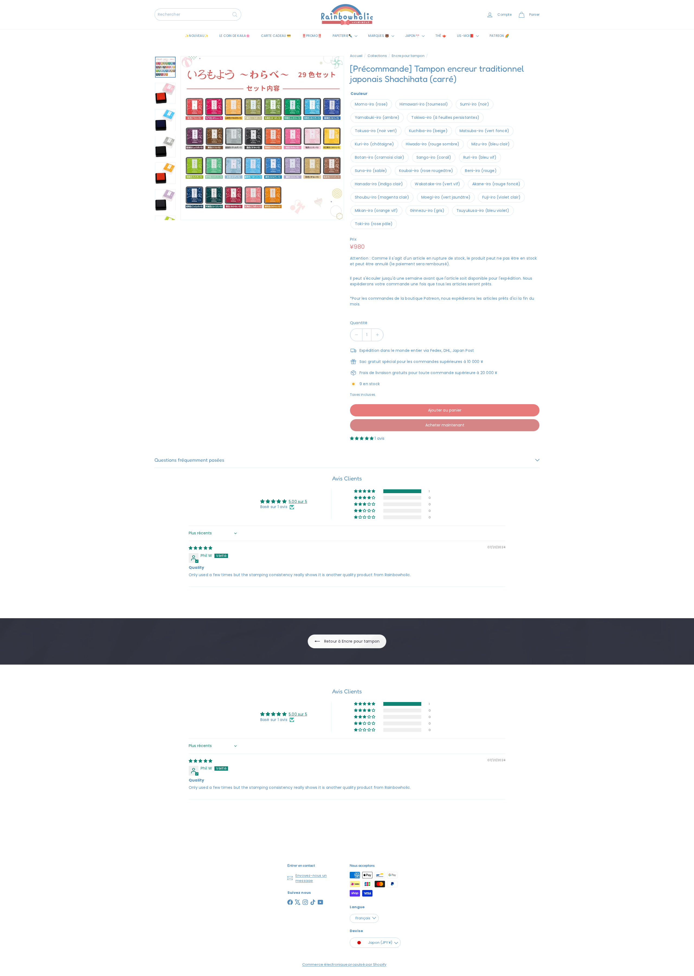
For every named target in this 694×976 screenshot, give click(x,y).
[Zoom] (262, 138)
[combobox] (198, 14)
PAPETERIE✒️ (343, 35)
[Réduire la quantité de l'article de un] (356, 335)
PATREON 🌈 (499, 35)
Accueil (356, 55)
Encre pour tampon (408, 55)
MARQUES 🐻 (379, 35)
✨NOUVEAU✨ (196, 35)
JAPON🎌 (412, 35)
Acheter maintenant (444, 425)
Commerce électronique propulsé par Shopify (344, 964)
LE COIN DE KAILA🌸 (234, 35)
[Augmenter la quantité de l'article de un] (377, 335)
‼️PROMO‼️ (312, 35)
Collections (377, 55)
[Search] (234, 14)
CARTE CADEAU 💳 (276, 35)
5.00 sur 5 (298, 501)
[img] (200, 548)
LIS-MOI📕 (466, 35)
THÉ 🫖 (440, 35)
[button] (362, 438)
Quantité (359, 323)
